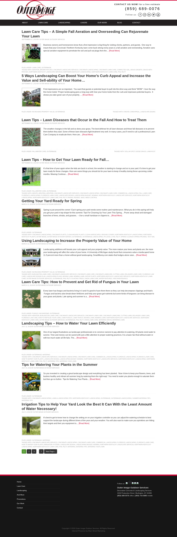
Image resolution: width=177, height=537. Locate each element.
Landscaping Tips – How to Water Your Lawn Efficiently (69, 323)
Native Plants (90, 276)
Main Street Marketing (96, 531)
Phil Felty (122, 72)
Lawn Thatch (78, 318)
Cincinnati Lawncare (103, 274)
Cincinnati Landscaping (88, 70)
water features (105, 278)
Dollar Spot (130, 151)
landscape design (66, 195)
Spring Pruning (140, 237)
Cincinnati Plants (59, 234)
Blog (119, 23)
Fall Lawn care (145, 193)
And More (20, 495)
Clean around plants (76, 234)
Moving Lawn (68, 276)
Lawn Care (43, 23)
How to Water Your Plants (32, 359)
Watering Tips (53, 361)
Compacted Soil (123, 70)
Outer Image (41, 237)
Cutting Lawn (118, 274)
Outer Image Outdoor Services (52, 39)
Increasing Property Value (43, 112)
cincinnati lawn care (107, 70)
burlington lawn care (41, 274)
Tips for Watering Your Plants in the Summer (60, 365)
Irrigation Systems (52, 444)
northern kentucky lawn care (104, 72)
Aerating (42, 193)
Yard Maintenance (120, 278)
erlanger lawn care (133, 274)
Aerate (35, 193)
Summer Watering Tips (141, 398)
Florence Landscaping (31, 195)
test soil (151, 237)
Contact (136, 23)
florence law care (30, 318)
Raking (70, 197)
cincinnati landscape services (66, 70)
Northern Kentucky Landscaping (77, 72)
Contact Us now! (126, 4)
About (25, 23)
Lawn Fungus (66, 318)
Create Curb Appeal (131, 112)
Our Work (102, 23)
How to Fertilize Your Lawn (49, 318)
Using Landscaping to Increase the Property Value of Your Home (77, 241)
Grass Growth (136, 70)
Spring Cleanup (127, 237)
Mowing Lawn (79, 276)
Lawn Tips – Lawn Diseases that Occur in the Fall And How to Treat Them (84, 120)
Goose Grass (140, 151)
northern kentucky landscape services (46, 72)
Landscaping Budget (82, 195)
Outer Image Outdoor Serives (59, 237)
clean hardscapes (93, 234)
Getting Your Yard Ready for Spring (52, 201)
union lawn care (91, 278)
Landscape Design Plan (36, 276)
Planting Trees (77, 278)
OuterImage (46, 67)
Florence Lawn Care (49, 195)
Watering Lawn (118, 320)
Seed (83, 197)
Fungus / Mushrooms (40, 313)
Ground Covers (107, 234)
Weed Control (91, 197)
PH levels (108, 237)
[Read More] (114, 51)
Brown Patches (46, 70)
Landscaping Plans (54, 276)
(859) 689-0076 (142, 8)
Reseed (77, 197)
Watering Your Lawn (68, 361)
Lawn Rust (151, 151)
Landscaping (64, 23)
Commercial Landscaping (128, 193)
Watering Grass (105, 320)
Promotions (21, 499)
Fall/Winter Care (39, 151)
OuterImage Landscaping (92, 237)
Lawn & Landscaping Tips (62, 398)
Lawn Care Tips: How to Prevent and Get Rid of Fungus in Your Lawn (80, 282)
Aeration (35, 70)
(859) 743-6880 (141, 496)
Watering (46, 355)
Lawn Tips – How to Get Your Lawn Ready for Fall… (65, 160)
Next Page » (50, 451)
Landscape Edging (147, 112)
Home (19, 482)
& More (84, 23)
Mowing (95, 195)
